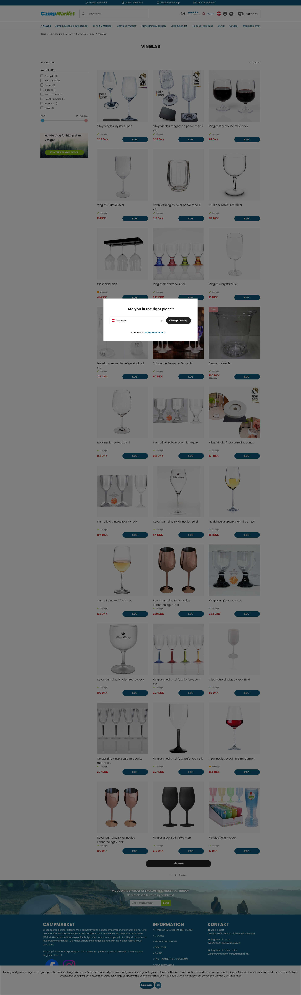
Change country (178, 320)
